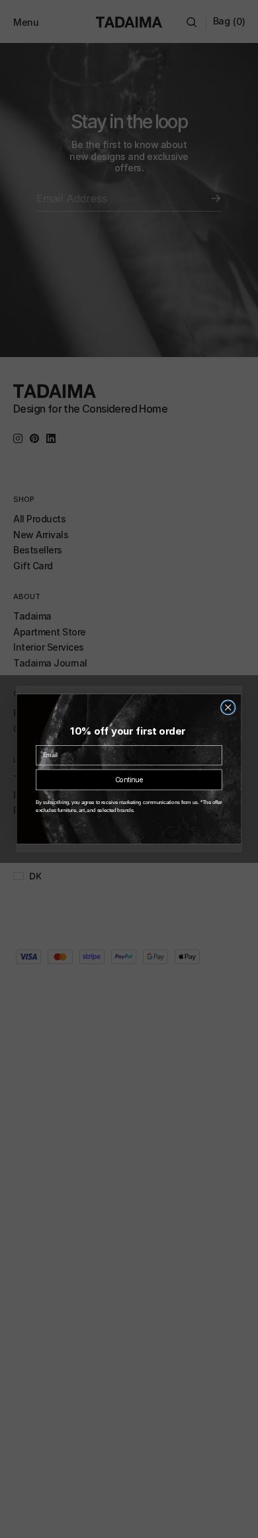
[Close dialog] (228, 707)
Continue (129, 780)
